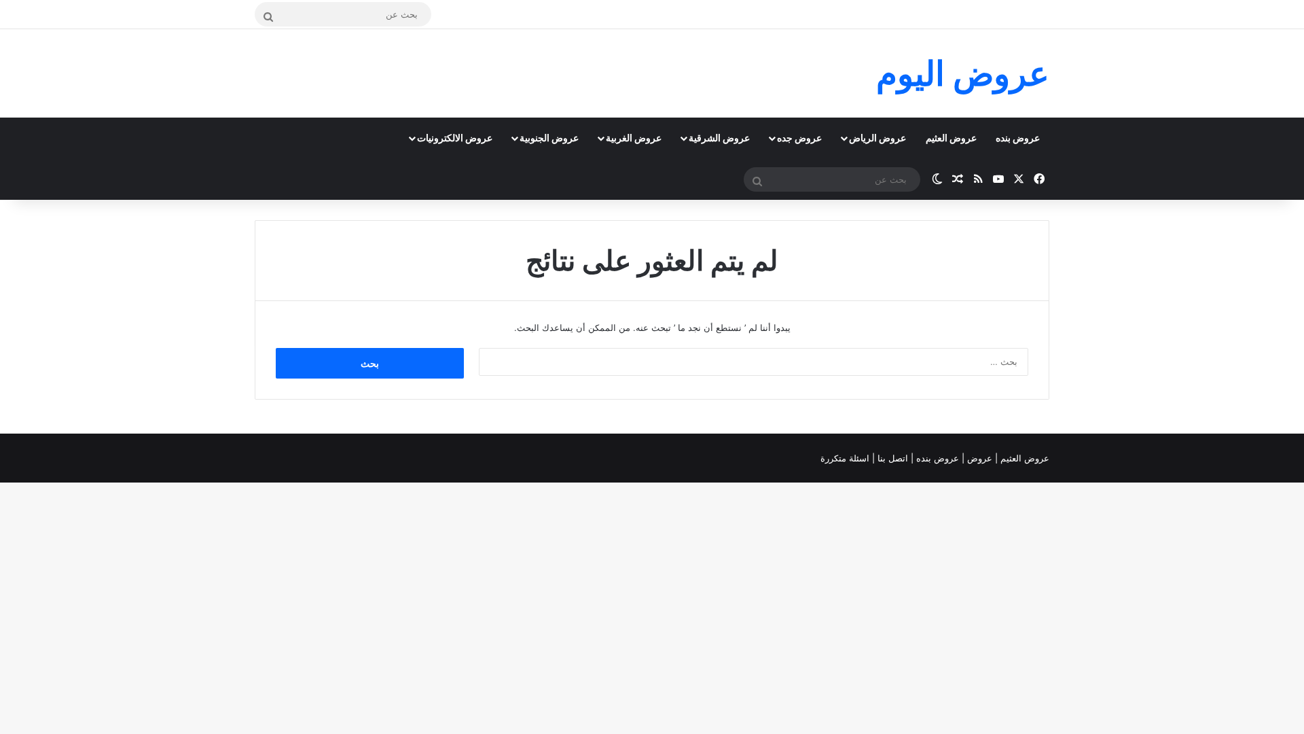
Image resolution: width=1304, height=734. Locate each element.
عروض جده (799, 137)
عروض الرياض (877, 137)
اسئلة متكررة (846, 458)
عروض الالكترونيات (454, 137)
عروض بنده (1018, 137)
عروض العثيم (951, 137)
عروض (979, 458)
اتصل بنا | (891, 458)
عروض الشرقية (719, 137)
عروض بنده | (936, 458)
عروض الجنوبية (549, 137)
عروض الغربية (634, 137)
